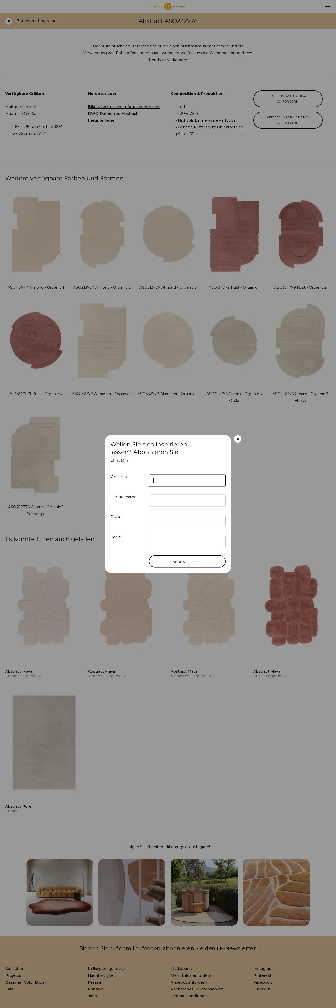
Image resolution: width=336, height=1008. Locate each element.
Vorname (118, 476)
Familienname (123, 496)
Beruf (115, 537)
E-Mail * (117, 517)
